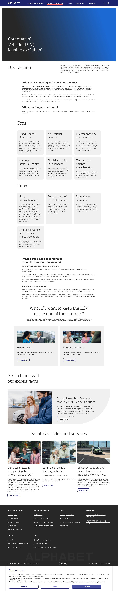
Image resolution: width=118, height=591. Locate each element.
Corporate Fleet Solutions (35, 3)
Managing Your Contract (67, 515)
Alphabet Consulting (13, 518)
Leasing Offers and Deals (41, 518)
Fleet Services (64, 518)
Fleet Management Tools (15, 529)
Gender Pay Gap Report (41, 543)
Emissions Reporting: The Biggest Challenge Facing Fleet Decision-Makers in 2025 (98, 521)
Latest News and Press (14, 547)
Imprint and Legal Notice (31, 563)
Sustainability (80, 3)
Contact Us (11, 540)
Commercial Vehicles (14, 522)
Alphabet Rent (12, 526)
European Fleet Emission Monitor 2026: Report (95, 515)
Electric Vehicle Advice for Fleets (43, 526)
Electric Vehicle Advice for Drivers (70, 522)
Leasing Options (12, 515)
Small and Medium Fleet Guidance (44, 522)
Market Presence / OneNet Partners (18, 543)
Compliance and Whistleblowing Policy (45, 547)
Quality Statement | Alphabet (42, 540)
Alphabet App (64, 526)
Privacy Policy (12, 563)
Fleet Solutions (38, 515)
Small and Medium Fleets (55, 3)
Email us (62, 421)
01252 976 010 (64, 419)
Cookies (20, 563)
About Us (92, 3)
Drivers (69, 3)
